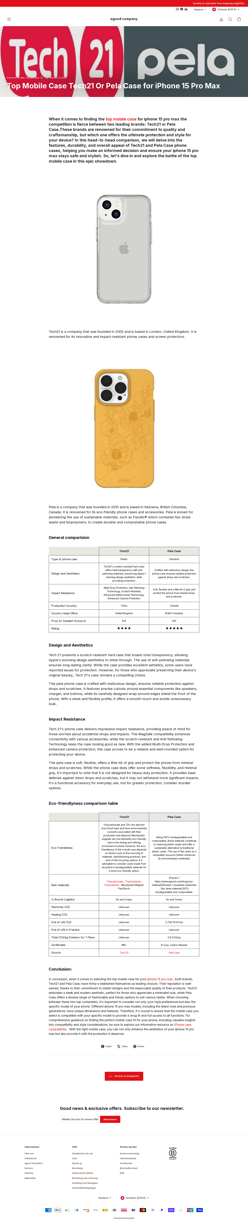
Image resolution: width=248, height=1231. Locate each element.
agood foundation (34, 1163)
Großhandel (126, 1163)
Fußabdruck (31, 1158)
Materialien (30, 1178)
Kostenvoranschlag (129, 1153)
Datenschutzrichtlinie (82, 1173)
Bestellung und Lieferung (85, 1178)
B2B (122, 1173)
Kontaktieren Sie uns (82, 1153)
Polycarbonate (115, 881)
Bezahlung (77, 1168)
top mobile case (121, 119)
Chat (74, 1158)
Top (46, 77)
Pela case (174, 952)
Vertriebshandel (128, 1158)
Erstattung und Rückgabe (85, 1183)
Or (41, 77)
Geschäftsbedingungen (84, 1188)
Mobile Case (32, 77)
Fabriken (29, 1173)
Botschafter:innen (129, 1168)
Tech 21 (124, 952)
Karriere (29, 1168)
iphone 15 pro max (160, 979)
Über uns (29, 1153)
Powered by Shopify (124, 1218)
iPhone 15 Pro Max (16, 77)
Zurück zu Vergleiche (126, 1076)
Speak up (77, 1163)
